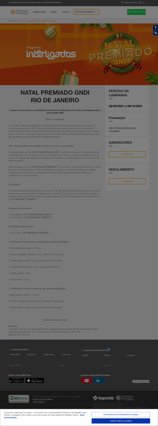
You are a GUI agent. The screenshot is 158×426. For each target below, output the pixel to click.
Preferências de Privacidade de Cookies (120, 415)
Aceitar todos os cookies (121, 421)
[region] (79, 417)
